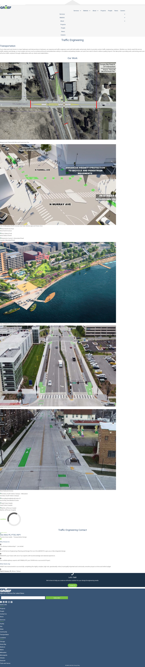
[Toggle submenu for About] (98, 11)
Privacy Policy (77, 665)
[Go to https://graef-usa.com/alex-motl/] (72, 533)
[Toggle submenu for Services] (80, 11)
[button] (72, 585)
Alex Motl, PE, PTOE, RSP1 (10, 535)
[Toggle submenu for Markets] (90, 11)
